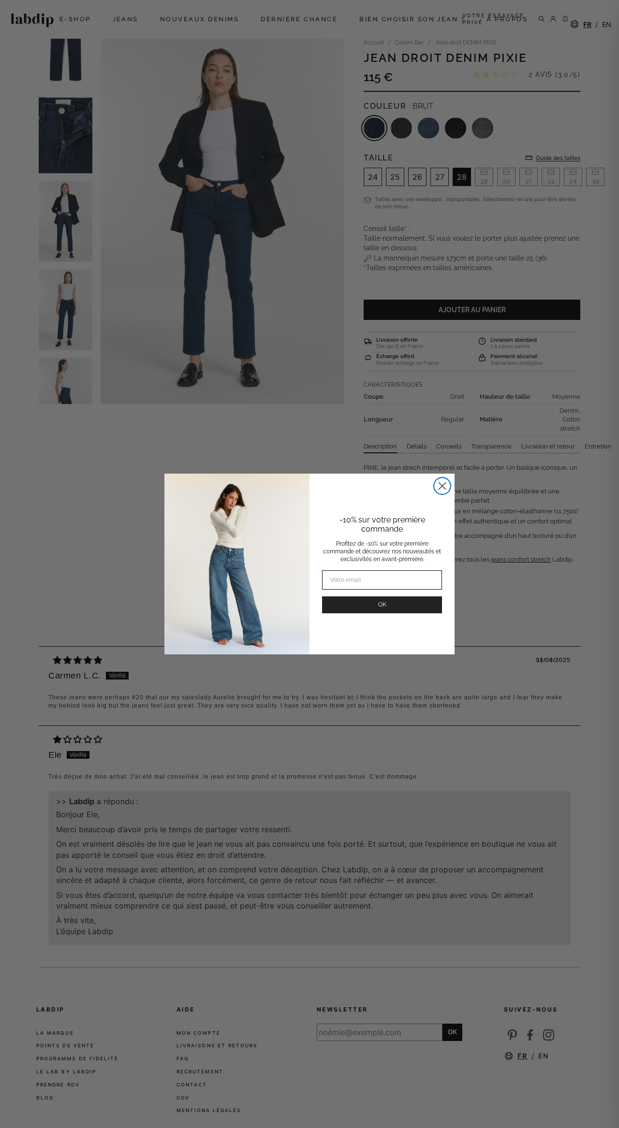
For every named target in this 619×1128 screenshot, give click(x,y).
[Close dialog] (442, 485)
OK (382, 604)
